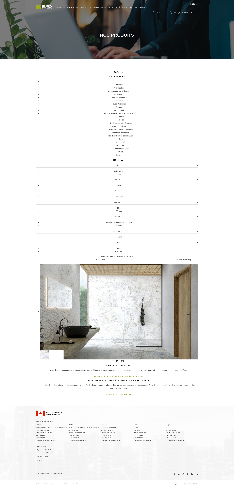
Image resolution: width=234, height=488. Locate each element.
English (194, 4)
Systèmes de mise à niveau (121, 123)
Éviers (118, 155)
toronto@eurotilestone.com (78, 440)
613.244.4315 (41, 435)
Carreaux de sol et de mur (119, 91)
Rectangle (119, 197)
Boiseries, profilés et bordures (121, 129)
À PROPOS (123, 7)
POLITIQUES (49, 456)
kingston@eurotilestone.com (176, 440)
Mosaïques (118, 94)
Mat (118, 208)
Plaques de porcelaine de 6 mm (119, 222)
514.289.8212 (106, 435)
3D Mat (119, 211)
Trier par (112, 256)
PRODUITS (60, 7)
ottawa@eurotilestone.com (46, 440)
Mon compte (186, 13)
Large (119, 174)
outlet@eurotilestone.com (143, 440)
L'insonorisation (120, 145)
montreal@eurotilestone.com (111, 440)
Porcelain (119, 85)
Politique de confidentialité (71, 484)
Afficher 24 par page (125, 256)
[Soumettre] (94, 473)
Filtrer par (105, 256)
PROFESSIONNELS (109, 7)
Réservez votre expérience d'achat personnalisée (119, 376)
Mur (118, 248)
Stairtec (121, 117)
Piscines (119, 107)
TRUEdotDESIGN (193, 484)
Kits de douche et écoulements (120, 136)
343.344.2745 (171, 435)
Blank (119, 185)
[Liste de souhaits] (175, 13)
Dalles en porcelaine (119, 97)
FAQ (37, 450)
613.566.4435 (138, 435)
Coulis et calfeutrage (120, 126)
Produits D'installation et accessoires (119, 113)
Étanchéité (120, 142)
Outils (120, 152)
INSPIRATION (72, 7)
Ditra (121, 139)
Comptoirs (119, 101)
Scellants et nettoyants (120, 149)
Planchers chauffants (120, 133)
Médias (133, 7)
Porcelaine (119, 226)
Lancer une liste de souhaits (119, 395)
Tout (119, 81)
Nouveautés (119, 88)
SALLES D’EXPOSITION (89, 7)
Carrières (39, 460)
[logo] (44, 7)
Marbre (119, 237)
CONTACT (143, 7)
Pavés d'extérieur (119, 104)
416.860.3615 (74, 435)
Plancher (118, 251)
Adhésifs (120, 120)
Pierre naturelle (119, 110)
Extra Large (119, 171)
